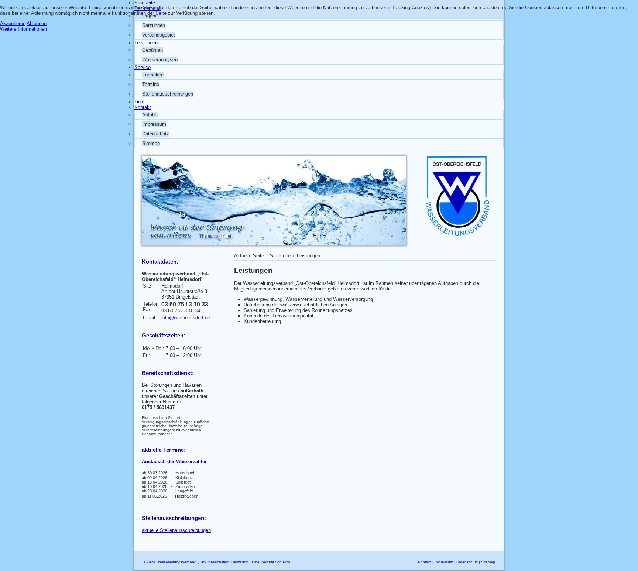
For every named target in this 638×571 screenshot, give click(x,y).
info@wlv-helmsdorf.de (185, 317)
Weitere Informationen (23, 29)
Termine (150, 84)
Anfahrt (150, 114)
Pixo (286, 562)
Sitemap (151, 143)
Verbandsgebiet (158, 35)
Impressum (154, 124)
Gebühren (152, 50)
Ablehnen (37, 23)
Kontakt (424, 562)
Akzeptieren (12, 23)
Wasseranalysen (160, 59)
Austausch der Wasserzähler (174, 461)
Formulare (153, 75)
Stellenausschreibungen (167, 94)
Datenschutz (155, 134)
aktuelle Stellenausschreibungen (176, 530)
